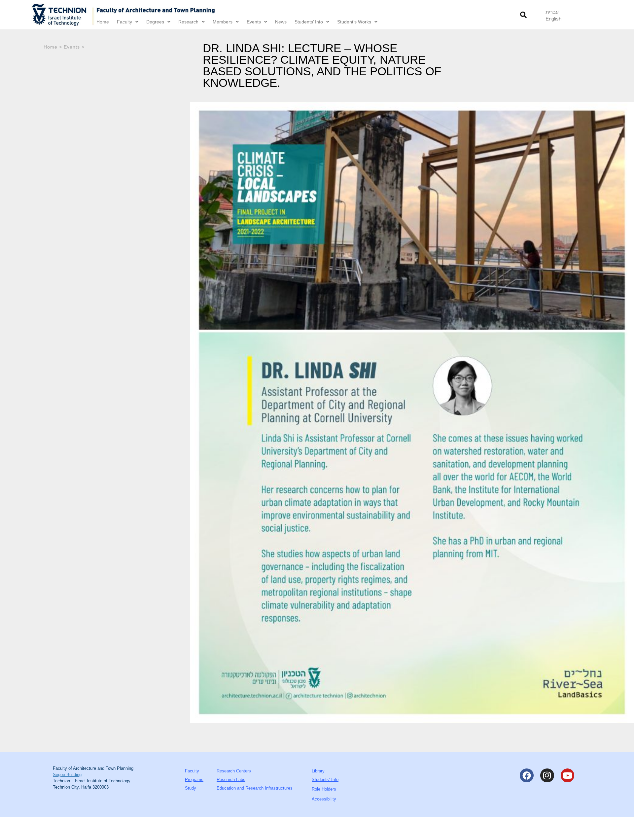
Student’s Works (354, 21)
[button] (523, 14)
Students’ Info (309, 21)
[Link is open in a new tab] (63, 14)
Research (188, 21)
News (281, 21)
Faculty (124, 21)
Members (222, 21)
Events (254, 21)
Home (102, 21)
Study (190, 788)
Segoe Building (67, 774)
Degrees (155, 21)
